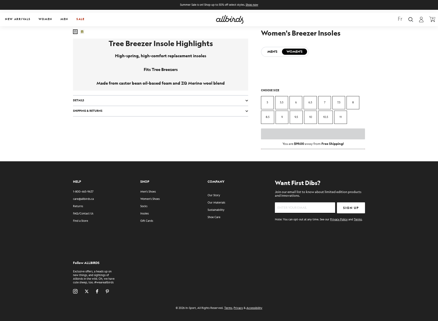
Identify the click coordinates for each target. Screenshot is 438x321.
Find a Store (80, 220)
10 (310, 117)
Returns (78, 206)
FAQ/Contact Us (83, 213)
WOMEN (45, 19)
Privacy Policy (339, 219)
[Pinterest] (107, 291)
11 (340, 117)
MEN (64, 19)
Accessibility (254, 308)
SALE (80, 19)
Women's (294, 51)
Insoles (144, 213)
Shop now (252, 4)
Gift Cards (146, 220)
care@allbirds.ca (83, 199)
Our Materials (216, 202)
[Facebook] (97, 291)
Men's (272, 51)
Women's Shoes (150, 199)
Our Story (214, 195)
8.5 (267, 117)
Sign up (351, 208)
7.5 (338, 102)
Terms (358, 219)
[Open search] (410, 19)
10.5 (325, 117)
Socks (143, 206)
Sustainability (216, 210)
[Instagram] (75, 291)
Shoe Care (214, 217)
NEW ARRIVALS (17, 19)
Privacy (238, 308)
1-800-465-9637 (83, 191)
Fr (400, 19)
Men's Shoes (148, 191)
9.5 (296, 117)
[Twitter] (87, 291)
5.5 (281, 102)
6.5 (310, 102)
